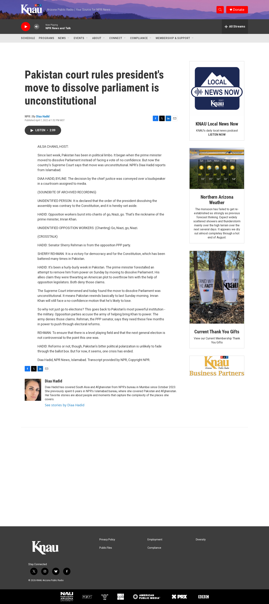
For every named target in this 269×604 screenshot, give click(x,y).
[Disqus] (134, 477)
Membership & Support (173, 38)
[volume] (36, 27)
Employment (154, 539)
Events (79, 38)
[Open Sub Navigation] (68, 38)
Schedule (28, 38)
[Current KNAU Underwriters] (217, 365)
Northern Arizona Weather (217, 199)
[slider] (42, 26)
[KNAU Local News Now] (217, 88)
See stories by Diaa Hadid (64, 405)
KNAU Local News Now (217, 124)
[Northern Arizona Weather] (217, 168)
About (96, 38)
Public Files (105, 547)
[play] (26, 27)
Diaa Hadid (42, 116)
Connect (115, 38)
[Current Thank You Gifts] (217, 287)
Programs (46, 38)
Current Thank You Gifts (216, 331)
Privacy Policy (107, 539)
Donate (238, 10)
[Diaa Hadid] (33, 390)
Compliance (139, 38)
